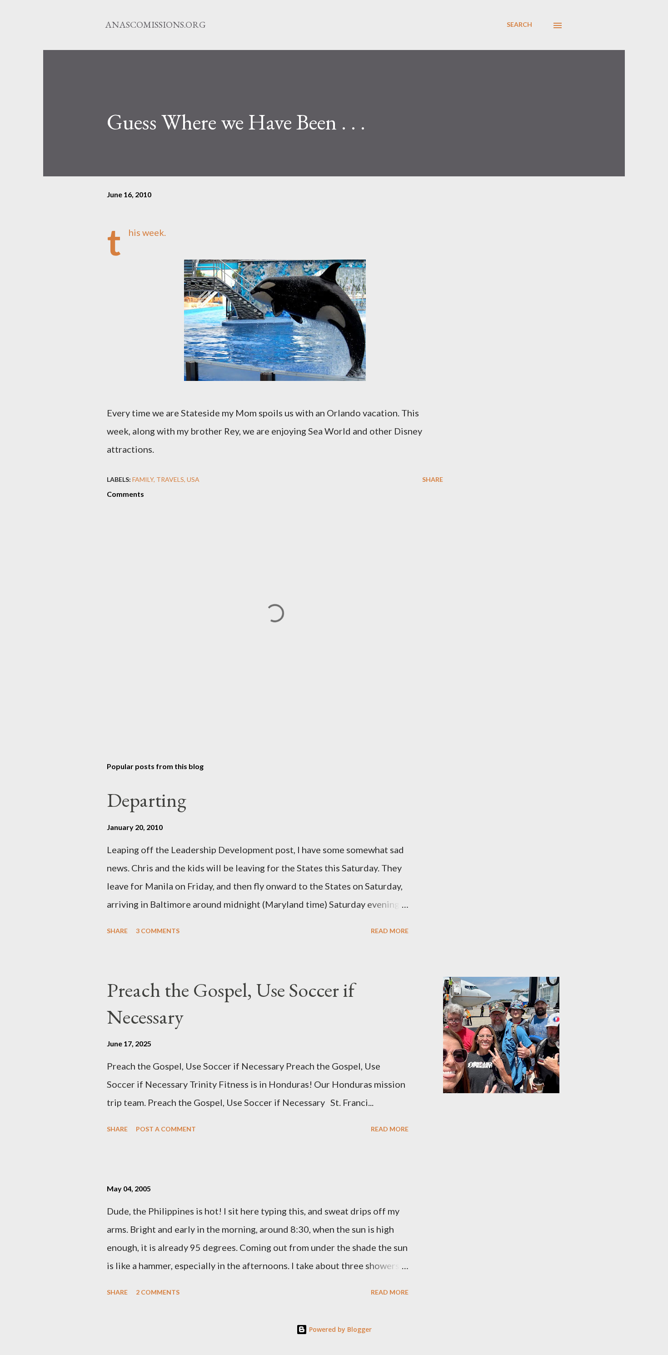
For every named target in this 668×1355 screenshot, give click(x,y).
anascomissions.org (155, 24)
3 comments (157, 931)
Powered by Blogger (339, 1329)
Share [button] (432, 479)
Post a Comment (166, 1129)
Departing (146, 800)
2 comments (157, 1292)
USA (193, 479)
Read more (390, 931)
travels (170, 479)
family (143, 479)
